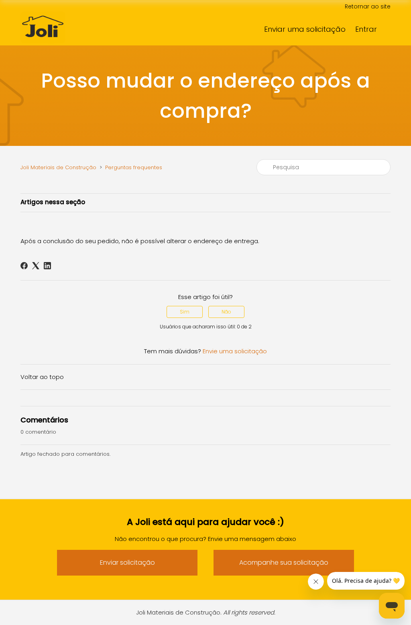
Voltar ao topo (42, 377)
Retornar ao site (368, 6)
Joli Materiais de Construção (58, 167)
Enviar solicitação (127, 562)
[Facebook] (24, 265)
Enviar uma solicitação (305, 29)
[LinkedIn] (47, 265)
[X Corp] (35, 265)
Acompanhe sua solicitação (283, 562)
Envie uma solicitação (235, 351)
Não (226, 311)
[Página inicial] (42, 45)
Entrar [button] (366, 29)
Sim (184, 311)
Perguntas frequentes (133, 167)
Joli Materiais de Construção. (205, 612)
